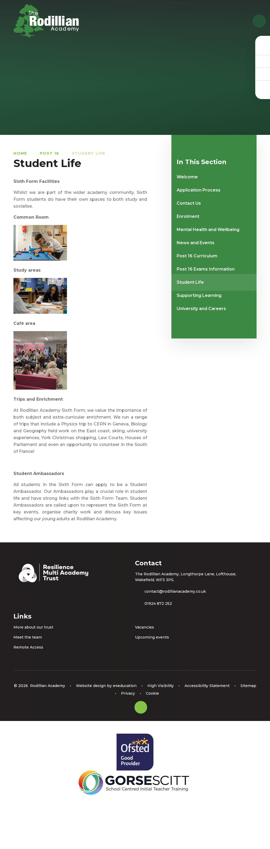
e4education (125, 685)
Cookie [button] (152, 693)
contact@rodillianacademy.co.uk (175, 591)
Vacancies (144, 627)
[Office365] (262, 73)
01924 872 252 (158, 603)
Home (20, 153)
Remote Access (28, 647)
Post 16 (49, 153)
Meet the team (27, 637)
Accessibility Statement (207, 685)
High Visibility (160, 685)
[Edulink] (262, 48)
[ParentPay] (262, 86)
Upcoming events (152, 637)
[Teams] (262, 61)
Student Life (88, 153)
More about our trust (33, 627)
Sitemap (248, 685)
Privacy (128, 693)
